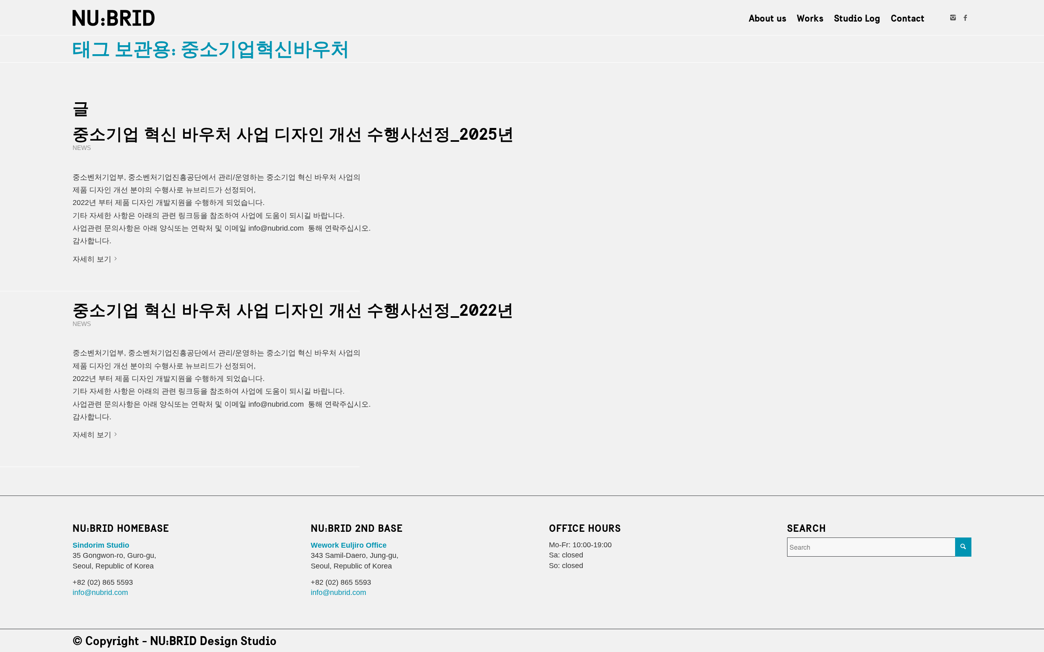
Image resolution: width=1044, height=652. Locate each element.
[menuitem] (767, 18)
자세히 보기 (92, 260)
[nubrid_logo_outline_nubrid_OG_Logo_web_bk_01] (114, 18)
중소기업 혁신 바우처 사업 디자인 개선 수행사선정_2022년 (293, 310)
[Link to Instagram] (953, 17)
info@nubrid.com (100, 593)
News (82, 148)
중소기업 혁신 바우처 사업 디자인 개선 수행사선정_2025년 (293, 134)
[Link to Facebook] (965, 17)
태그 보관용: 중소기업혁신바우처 (211, 48)
